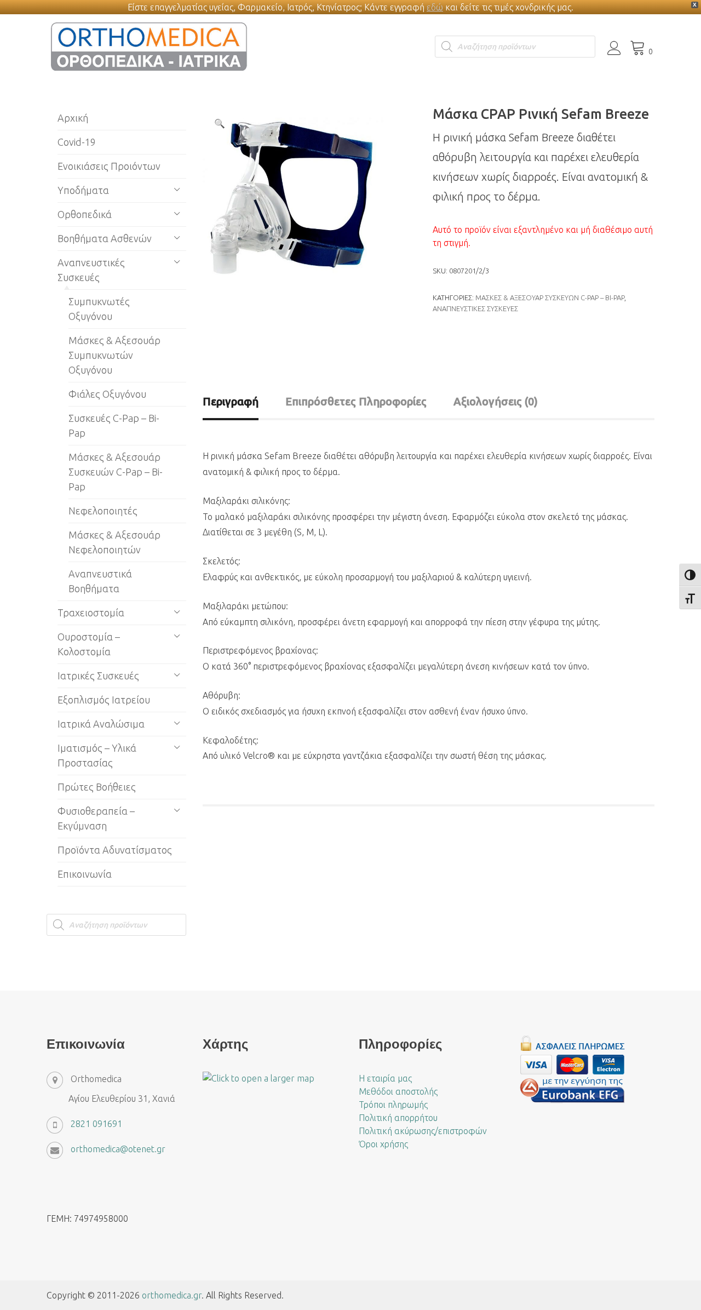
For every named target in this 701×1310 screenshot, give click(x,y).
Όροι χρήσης (383, 1144)
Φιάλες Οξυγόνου (107, 393)
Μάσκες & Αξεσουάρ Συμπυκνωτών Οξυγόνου (114, 355)
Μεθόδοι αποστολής (398, 1091)
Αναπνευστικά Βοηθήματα (100, 581)
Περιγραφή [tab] (230, 401)
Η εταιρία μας (385, 1078)
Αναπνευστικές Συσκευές (475, 308)
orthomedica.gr (172, 1295)
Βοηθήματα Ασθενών (105, 238)
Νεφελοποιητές (102, 510)
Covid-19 (77, 141)
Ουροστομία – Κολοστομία (89, 644)
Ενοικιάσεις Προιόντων (109, 166)
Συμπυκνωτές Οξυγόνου (99, 309)
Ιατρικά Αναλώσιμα (101, 723)
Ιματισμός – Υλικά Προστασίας (97, 755)
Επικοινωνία (85, 873)
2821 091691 (96, 1124)
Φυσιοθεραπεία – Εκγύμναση (96, 818)
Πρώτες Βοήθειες (97, 786)
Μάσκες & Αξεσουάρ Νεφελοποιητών (114, 542)
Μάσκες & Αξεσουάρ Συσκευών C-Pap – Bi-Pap (549, 297)
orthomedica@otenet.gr (118, 1149)
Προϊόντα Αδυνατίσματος (115, 849)
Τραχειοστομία (91, 612)
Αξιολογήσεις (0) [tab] (495, 401)
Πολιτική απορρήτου (398, 1118)
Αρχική (73, 117)
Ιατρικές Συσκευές (98, 675)
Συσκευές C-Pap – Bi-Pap (113, 425)
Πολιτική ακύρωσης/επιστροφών (423, 1131)
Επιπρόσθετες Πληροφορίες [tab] (356, 401)
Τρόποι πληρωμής (393, 1104)
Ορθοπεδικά (85, 214)
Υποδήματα (83, 190)
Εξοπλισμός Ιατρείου (104, 699)
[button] (219, 123)
